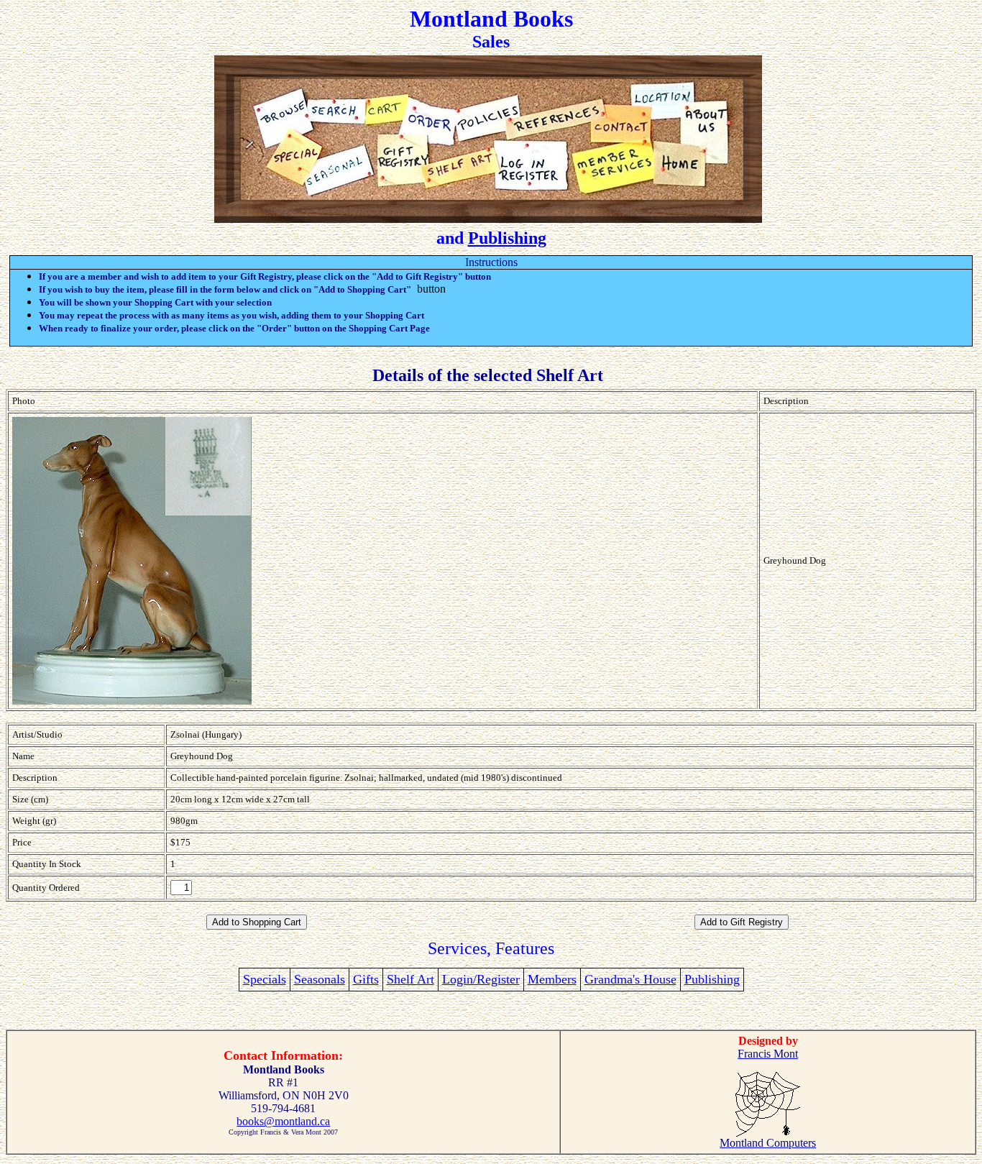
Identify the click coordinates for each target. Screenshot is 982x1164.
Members (552, 979)
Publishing (507, 238)
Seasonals (319, 979)
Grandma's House (630, 979)
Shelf (402, 979)
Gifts (366, 979)
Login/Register (481, 979)
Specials (264, 979)
